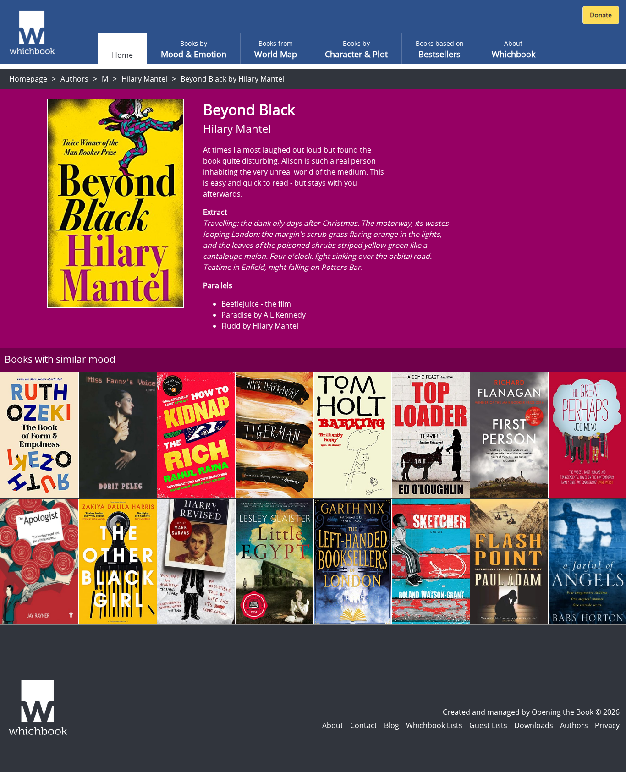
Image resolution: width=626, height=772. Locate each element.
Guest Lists (488, 725)
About (332, 725)
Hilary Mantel (144, 79)
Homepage (28, 79)
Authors (74, 79)
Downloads (533, 725)
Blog (391, 725)
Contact (363, 725)
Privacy (607, 725)
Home (122, 55)
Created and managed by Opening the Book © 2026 (531, 712)
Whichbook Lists (434, 725)
